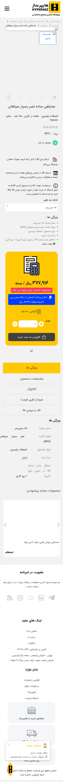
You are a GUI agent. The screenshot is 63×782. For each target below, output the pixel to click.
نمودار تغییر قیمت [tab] (31, 399)
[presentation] (58, 526)
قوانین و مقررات (31, 680)
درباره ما (32, 637)
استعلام (9, 552)
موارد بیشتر (47, 244)
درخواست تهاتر (31, 686)
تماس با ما (32, 631)
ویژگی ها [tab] (31, 367)
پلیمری (55, 25)
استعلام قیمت (31, 698)
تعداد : (47, 323)
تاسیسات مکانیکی (35, 21)
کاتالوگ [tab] (31, 389)
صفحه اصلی (54, 21)
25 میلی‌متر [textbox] (50, 207)
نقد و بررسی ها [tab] (32, 410)
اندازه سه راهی (51, 200)
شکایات (31, 643)
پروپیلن (44, 25)
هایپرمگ (31, 692)
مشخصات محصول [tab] (31, 378)
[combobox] (31, 208)
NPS (47, 134)
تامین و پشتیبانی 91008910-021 (31, 649)
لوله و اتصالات (16, 21)
